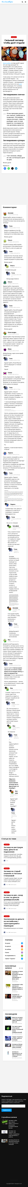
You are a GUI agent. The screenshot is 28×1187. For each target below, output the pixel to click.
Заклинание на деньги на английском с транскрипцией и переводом (14, 922)
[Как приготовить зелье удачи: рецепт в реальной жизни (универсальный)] (8, 1027)
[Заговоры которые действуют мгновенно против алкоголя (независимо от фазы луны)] (8, 972)
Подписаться (6, 1110)
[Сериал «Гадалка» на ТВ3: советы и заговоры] (8, 1038)
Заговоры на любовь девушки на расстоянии (17, 996)
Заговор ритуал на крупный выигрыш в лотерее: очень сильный (14, 1142)
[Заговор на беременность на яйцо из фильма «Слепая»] (8, 1052)
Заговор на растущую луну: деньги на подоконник (13, 849)
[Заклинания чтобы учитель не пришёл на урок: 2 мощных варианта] (8, 986)
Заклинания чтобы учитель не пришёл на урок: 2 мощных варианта (17, 987)
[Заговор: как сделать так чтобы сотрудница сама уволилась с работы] (4, 1131)
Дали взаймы (7, 63)
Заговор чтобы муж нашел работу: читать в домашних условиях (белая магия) (13, 1124)
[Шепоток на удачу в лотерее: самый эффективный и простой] (8, 1018)
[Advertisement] (14, 19)
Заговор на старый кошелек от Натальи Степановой (13, 873)
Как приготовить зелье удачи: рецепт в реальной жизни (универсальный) (17, 1029)
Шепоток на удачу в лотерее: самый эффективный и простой (17, 1020)
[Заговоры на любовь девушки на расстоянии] (8, 996)
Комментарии (13, 884)
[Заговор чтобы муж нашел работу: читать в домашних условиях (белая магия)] (4, 1122)
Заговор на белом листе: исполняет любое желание (17, 1046)
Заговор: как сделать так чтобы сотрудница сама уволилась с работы (14, 1134)
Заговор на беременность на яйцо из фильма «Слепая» (17, 1054)
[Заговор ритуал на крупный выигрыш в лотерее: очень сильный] (4, 1140)
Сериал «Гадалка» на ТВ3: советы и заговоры (17, 1038)
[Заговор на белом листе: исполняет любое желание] (8, 1045)
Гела (7, 860)
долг (20, 84)
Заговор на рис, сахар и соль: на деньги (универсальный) (13, 897)
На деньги (14, 37)
